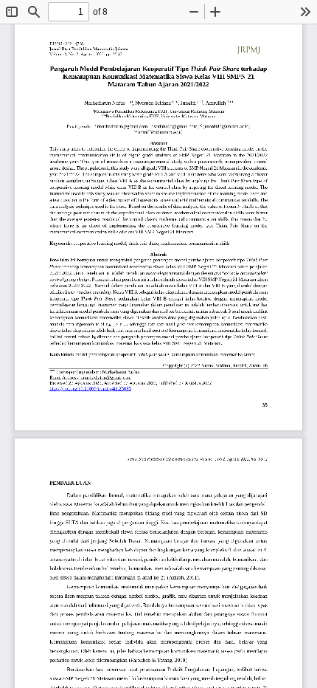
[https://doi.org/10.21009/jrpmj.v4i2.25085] (91, 389)
